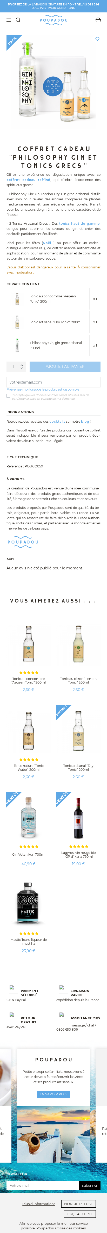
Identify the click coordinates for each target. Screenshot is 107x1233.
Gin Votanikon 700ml (28, 854)
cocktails (57, 421)
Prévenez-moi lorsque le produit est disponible (42, 389)
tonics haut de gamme (79, 223)
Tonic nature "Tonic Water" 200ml (29, 768)
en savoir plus (54, 1094)
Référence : (15, 466)
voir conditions (62, 8)
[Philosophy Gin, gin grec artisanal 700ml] (17, 345)
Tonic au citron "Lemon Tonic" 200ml (78, 681)
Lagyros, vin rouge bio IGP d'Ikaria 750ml (78, 854)
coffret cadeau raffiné (28, 180)
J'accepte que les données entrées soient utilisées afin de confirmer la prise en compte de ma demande (50, 396)
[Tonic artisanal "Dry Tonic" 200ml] (17, 322)
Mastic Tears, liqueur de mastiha (28, 941)
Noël (47, 243)
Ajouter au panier (65, 366)
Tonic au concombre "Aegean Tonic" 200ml (28, 681)
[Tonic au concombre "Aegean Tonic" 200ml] (17, 299)
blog (85, 421)
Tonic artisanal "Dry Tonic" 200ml (55, 322)
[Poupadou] (22, 541)
